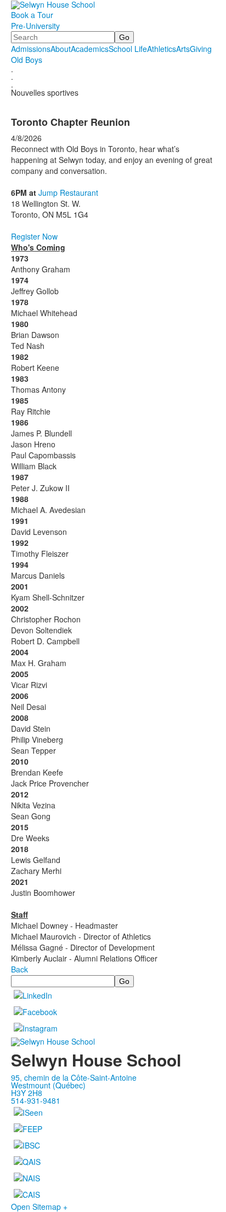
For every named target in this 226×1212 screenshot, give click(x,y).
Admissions (30, 48)
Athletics (161, 48)
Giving (201, 48)
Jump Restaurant (68, 192)
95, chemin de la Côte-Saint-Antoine (74, 1077)
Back (19, 969)
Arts (183, 48)
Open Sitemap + (39, 1206)
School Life (128, 48)
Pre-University (35, 25)
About (60, 48)
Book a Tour (32, 14)
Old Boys (26, 59)
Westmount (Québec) (48, 1085)
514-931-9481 (35, 1100)
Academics (90, 48)
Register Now (34, 236)
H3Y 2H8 (26, 1092)
